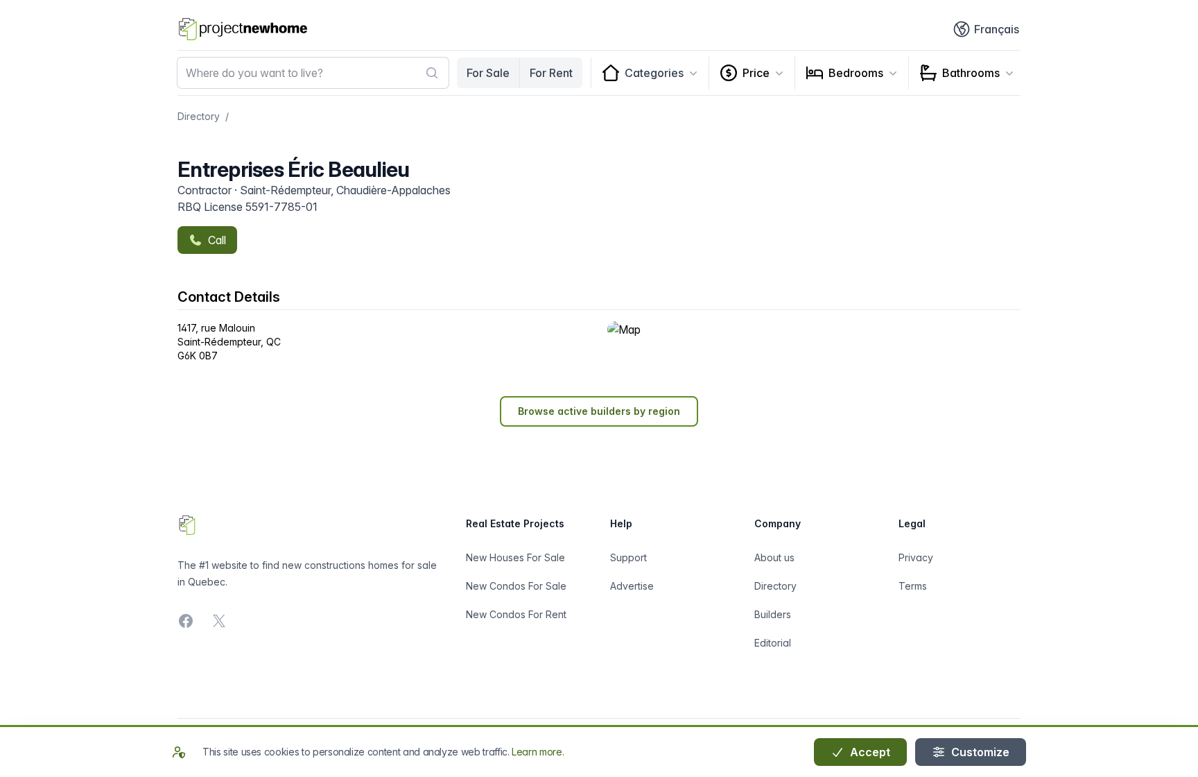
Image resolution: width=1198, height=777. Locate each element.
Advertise (632, 586)
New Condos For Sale (516, 586)
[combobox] (313, 73)
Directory (198, 116)
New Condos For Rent (516, 614)
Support (628, 557)
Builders (772, 614)
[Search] (432, 73)
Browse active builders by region (599, 411)
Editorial (772, 643)
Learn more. (538, 752)
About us (774, 557)
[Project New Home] (243, 29)
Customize (978, 752)
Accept (868, 752)
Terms (913, 586)
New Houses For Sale (515, 557)
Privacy (916, 557)
